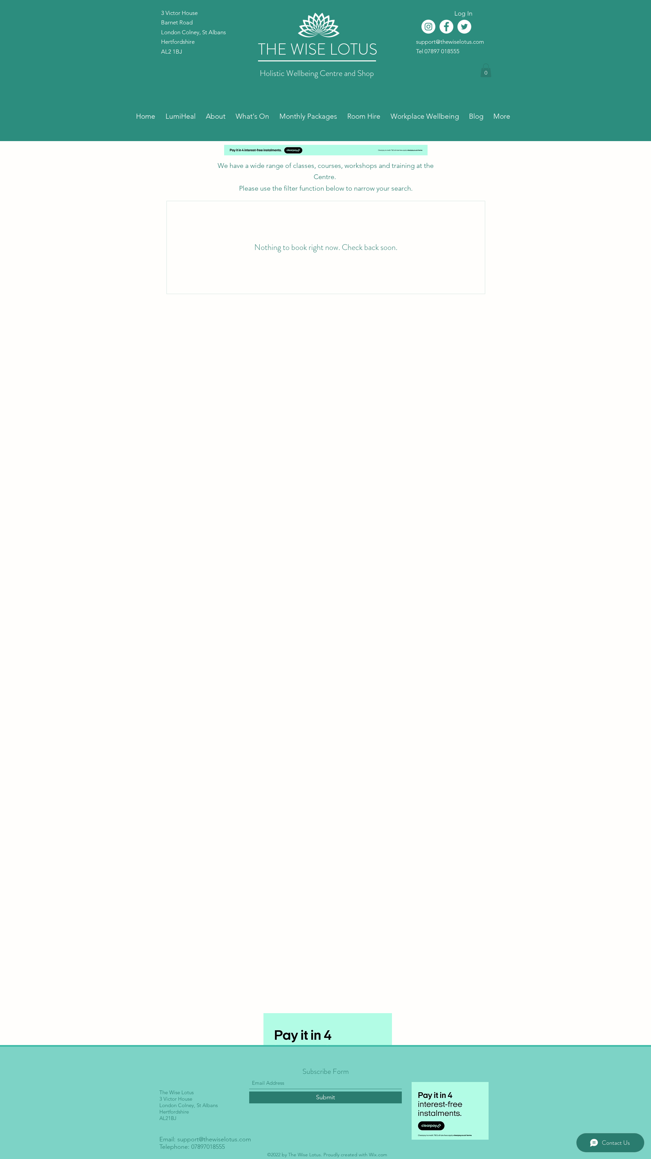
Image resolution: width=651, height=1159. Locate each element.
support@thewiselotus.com (450, 41)
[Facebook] (446, 27)
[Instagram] (428, 27)
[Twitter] (464, 27)
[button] (486, 70)
